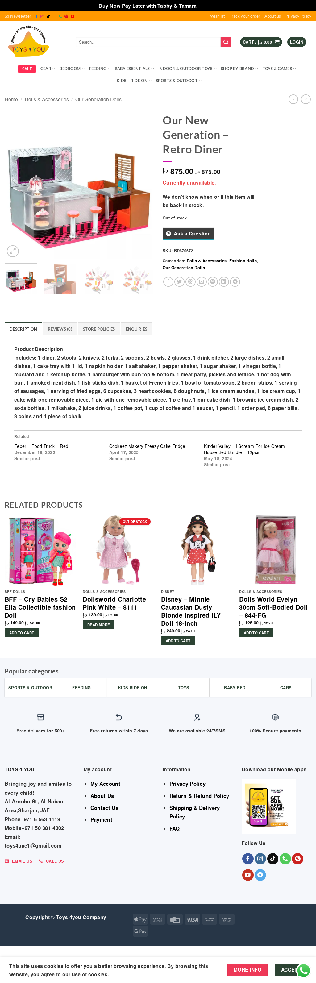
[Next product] (293, 99)
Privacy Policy (298, 16)
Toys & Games (277, 68)
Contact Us (104, 807)
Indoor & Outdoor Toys (185, 68)
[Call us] (60, 17)
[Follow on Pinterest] (66, 17)
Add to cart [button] (21, 632)
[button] (18, 16)
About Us (102, 795)
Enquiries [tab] (136, 329)
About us (272, 16)
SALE (27, 68)
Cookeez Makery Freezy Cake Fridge (147, 446)
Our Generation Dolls (98, 99)
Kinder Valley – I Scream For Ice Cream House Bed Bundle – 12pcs (244, 449)
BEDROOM (70, 68)
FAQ (174, 828)
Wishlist (217, 16)
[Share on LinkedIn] (224, 282)
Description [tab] (23, 329)
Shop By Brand (237, 68)
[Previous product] (305, 99)
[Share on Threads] (190, 282)
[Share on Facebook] (168, 282)
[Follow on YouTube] (72, 17)
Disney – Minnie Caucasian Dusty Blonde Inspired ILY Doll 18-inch (191, 611)
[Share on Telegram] (235, 282)
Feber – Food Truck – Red (41, 446)
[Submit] (226, 42)
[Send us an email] (54, 17)
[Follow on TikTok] (48, 17)
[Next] (142, 184)
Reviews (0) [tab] (60, 329)
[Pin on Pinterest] (213, 282)
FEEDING (97, 68)
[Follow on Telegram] (260, 875)
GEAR (45, 68)
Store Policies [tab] (99, 329)
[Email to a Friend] (202, 282)
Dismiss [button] (208, 5)
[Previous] (15, 184)
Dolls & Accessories (47, 99)
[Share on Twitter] (179, 282)
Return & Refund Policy (199, 795)
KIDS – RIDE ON (132, 80)
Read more (98, 624)
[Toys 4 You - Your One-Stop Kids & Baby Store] (35, 42)
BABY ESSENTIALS (132, 68)
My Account (105, 783)
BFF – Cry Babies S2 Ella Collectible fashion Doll (40, 607)
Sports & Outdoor (176, 80)
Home (11, 99)
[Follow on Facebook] (36, 17)
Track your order (245, 16)
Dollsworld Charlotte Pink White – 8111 (114, 603)
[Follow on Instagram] (42, 17)
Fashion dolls (243, 261)
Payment (101, 819)
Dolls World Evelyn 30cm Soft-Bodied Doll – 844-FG (273, 607)
